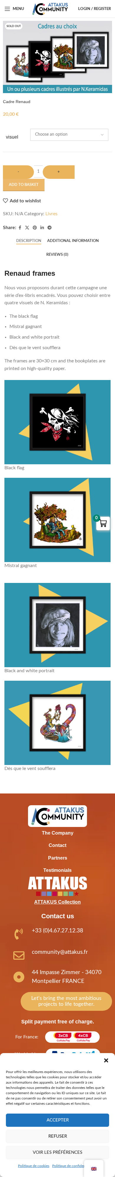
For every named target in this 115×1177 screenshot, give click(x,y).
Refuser (57, 1136)
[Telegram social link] (49, 228)
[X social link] (27, 228)
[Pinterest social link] (35, 228)
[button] (106, 1060)
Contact (57, 845)
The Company (57, 832)
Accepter (58, 1120)
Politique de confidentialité (73, 1166)
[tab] (28, 241)
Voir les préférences (57, 1152)
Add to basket (24, 185)
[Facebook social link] (19, 228)
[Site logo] (50, 8)
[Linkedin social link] (42, 228)
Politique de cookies (33, 1166)
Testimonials (57, 870)
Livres (51, 213)
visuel (12, 136)
